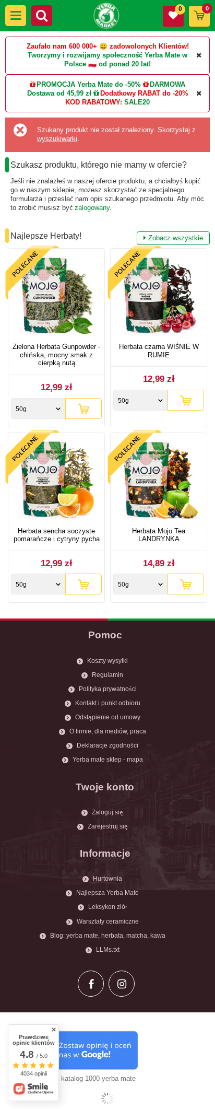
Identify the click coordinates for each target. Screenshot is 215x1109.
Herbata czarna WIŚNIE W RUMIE (159, 351)
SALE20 (137, 102)
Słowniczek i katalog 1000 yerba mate (78, 1078)
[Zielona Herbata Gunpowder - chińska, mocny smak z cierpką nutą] (56, 296)
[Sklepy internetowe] (107, 1098)
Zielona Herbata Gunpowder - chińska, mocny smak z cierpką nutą (56, 355)
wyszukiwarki (57, 139)
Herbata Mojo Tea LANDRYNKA (158, 535)
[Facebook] (91, 984)
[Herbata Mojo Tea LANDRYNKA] (158, 481)
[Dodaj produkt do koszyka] (83, 408)
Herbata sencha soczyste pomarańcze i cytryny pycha (57, 535)
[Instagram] (122, 984)
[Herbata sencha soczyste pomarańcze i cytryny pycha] (56, 481)
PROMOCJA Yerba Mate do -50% (89, 84)
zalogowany (92, 208)
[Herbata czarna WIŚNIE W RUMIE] (158, 296)
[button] (15, 15)
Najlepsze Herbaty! (106, 236)
